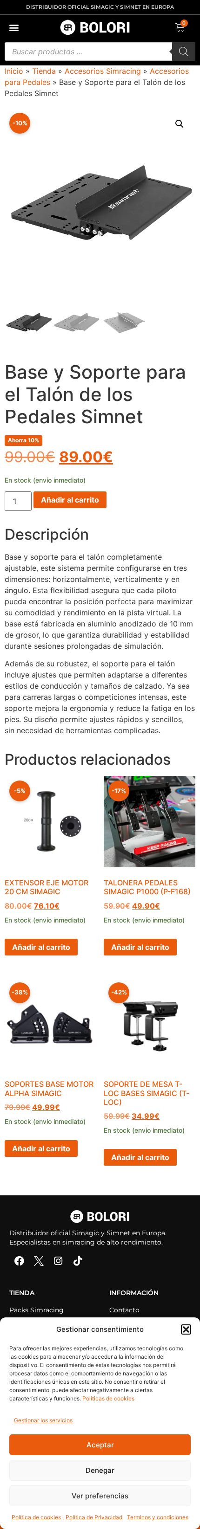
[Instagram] (58, 1261)
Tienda (44, 71)
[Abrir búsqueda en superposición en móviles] (100, 51)
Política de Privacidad (94, 1517)
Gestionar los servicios (43, 1420)
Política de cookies (36, 1517)
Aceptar (100, 1444)
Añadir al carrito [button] (41, 947)
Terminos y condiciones (157, 1517)
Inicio (14, 71)
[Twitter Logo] (38, 1261)
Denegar (100, 1470)
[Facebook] (19, 1261)
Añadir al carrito (70, 499)
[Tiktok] (77, 1261)
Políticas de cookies (108, 1398)
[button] (186, 1329)
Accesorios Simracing (103, 71)
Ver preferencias (100, 1495)
